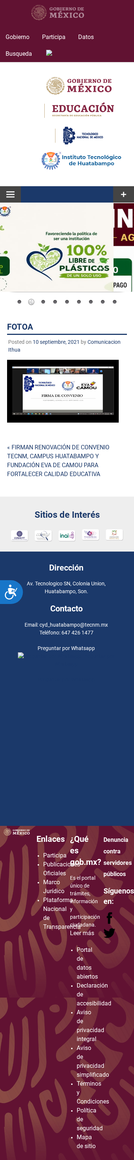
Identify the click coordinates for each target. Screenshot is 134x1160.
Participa (54, 37)
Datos (86, 37)
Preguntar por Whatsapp (66, 679)
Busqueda (20, 53)
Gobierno (17, 37)
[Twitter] (109, 936)
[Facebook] (110, 921)
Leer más (82, 933)
